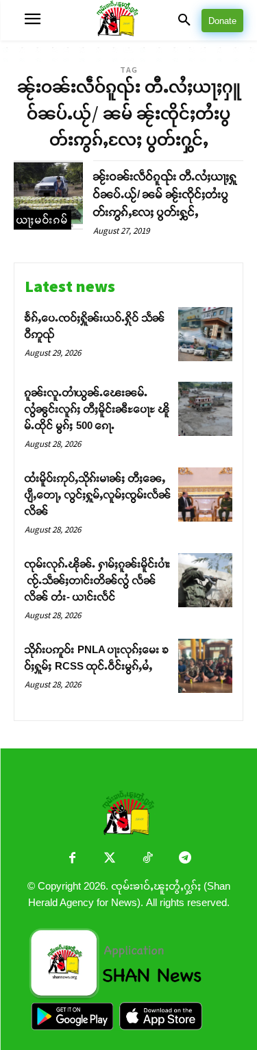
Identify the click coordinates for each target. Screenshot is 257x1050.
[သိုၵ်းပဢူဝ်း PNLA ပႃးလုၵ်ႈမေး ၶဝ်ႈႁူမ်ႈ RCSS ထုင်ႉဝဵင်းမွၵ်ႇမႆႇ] (205, 666)
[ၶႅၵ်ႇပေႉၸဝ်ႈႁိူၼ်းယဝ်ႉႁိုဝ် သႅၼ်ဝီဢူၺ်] (205, 334)
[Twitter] (110, 859)
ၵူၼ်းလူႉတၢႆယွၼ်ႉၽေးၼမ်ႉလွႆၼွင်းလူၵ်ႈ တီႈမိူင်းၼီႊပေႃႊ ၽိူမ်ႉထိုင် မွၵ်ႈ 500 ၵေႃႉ (97, 409)
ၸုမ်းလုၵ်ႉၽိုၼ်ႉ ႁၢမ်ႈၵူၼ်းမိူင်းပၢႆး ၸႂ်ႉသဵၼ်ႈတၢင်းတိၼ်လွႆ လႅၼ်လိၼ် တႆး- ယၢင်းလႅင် (98, 580)
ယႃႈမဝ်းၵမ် (42, 219)
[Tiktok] (147, 859)
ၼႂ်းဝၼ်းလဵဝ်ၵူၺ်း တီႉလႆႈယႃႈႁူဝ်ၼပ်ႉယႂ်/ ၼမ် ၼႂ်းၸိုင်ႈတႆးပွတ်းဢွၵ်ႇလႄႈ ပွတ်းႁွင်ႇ (165, 194)
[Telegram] (185, 859)
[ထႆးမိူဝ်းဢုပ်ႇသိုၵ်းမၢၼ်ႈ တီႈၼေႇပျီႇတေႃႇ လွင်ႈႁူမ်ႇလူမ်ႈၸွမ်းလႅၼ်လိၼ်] (205, 494)
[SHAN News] (128, 20)
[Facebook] (72, 859)
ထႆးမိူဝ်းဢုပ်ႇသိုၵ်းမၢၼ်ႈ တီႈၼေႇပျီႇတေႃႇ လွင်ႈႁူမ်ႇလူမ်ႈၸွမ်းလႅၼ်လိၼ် (98, 494)
